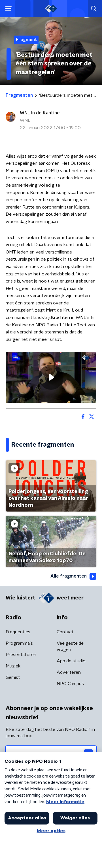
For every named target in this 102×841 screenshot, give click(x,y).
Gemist (13, 677)
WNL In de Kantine (40, 113)
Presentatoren (21, 654)
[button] (8, 8)
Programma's (19, 643)
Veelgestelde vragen (70, 646)
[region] (51, 377)
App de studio (71, 661)
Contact (65, 632)
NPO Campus (70, 683)
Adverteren (69, 672)
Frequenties (18, 632)
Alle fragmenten (68, 576)
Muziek (13, 666)
